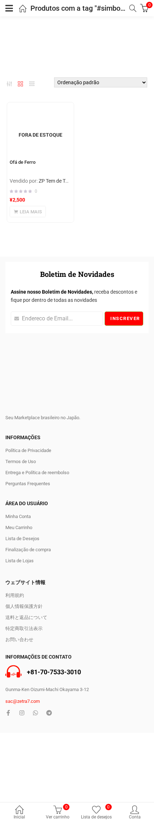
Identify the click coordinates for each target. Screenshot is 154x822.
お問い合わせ (19, 639)
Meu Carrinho (18, 527)
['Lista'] (32, 84)
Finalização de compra (28, 549)
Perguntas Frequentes (27, 483)
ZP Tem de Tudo (56, 181)
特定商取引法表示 (24, 628)
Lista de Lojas (19, 560)
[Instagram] (22, 713)
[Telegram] (49, 713)
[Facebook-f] (8, 713)
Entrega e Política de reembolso (37, 472)
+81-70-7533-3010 (54, 672)
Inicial (19, 817)
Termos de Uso (20, 461)
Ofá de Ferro (22, 162)
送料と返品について (26, 617)
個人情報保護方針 (24, 606)
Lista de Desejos (22, 538)
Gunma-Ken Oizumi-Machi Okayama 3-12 (47, 689)
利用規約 (14, 595)
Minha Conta (18, 516)
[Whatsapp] (35, 713)
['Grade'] (20, 84)
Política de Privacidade (28, 450)
